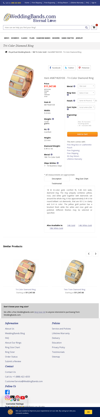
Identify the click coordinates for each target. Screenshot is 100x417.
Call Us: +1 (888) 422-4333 (17, 376)
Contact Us (10, 372)
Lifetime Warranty (76, 3)
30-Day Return (63, 3)
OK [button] (88, 412)
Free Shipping (37, 3)
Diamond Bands (43, 38)
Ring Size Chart (82, 178)
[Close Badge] (26, 396)
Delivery (56, 338)
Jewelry (79, 38)
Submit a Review (13, 361)
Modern (56, 38)
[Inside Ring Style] (48, 129)
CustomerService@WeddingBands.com (24, 381)
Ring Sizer (10, 352)
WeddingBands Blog (15, 333)
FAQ (87, 3)
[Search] (86, 27)
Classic (24, 38)
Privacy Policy (58, 347)
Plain (32, 38)
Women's (15, 38)
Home (27, 3)
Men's (6, 38)
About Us (9, 328)
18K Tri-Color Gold (39, 52)
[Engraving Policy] (68, 109)
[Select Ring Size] (68, 95)
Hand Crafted (68, 38)
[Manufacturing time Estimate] (58, 163)
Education (57, 342)
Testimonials (58, 352)
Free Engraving (49, 3)
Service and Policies (61, 328)
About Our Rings (13, 342)
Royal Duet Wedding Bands (19, 52)
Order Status (11, 356)
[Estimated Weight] (53, 119)
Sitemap (56, 356)
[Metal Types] (51, 154)
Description (57, 178)
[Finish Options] (74, 101)
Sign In (94, 3)
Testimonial (57, 183)
